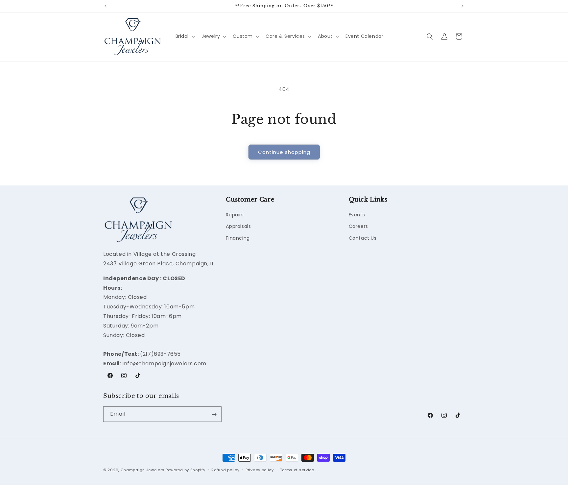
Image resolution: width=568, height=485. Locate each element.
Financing (237, 238)
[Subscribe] (214, 414)
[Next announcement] (462, 6)
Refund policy (225, 469)
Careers (358, 226)
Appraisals (238, 226)
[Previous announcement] (105, 6)
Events (357, 215)
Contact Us (363, 238)
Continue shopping (284, 152)
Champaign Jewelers (143, 470)
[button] (185, 36)
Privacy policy (260, 469)
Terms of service (297, 469)
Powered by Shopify (185, 470)
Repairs (235, 215)
